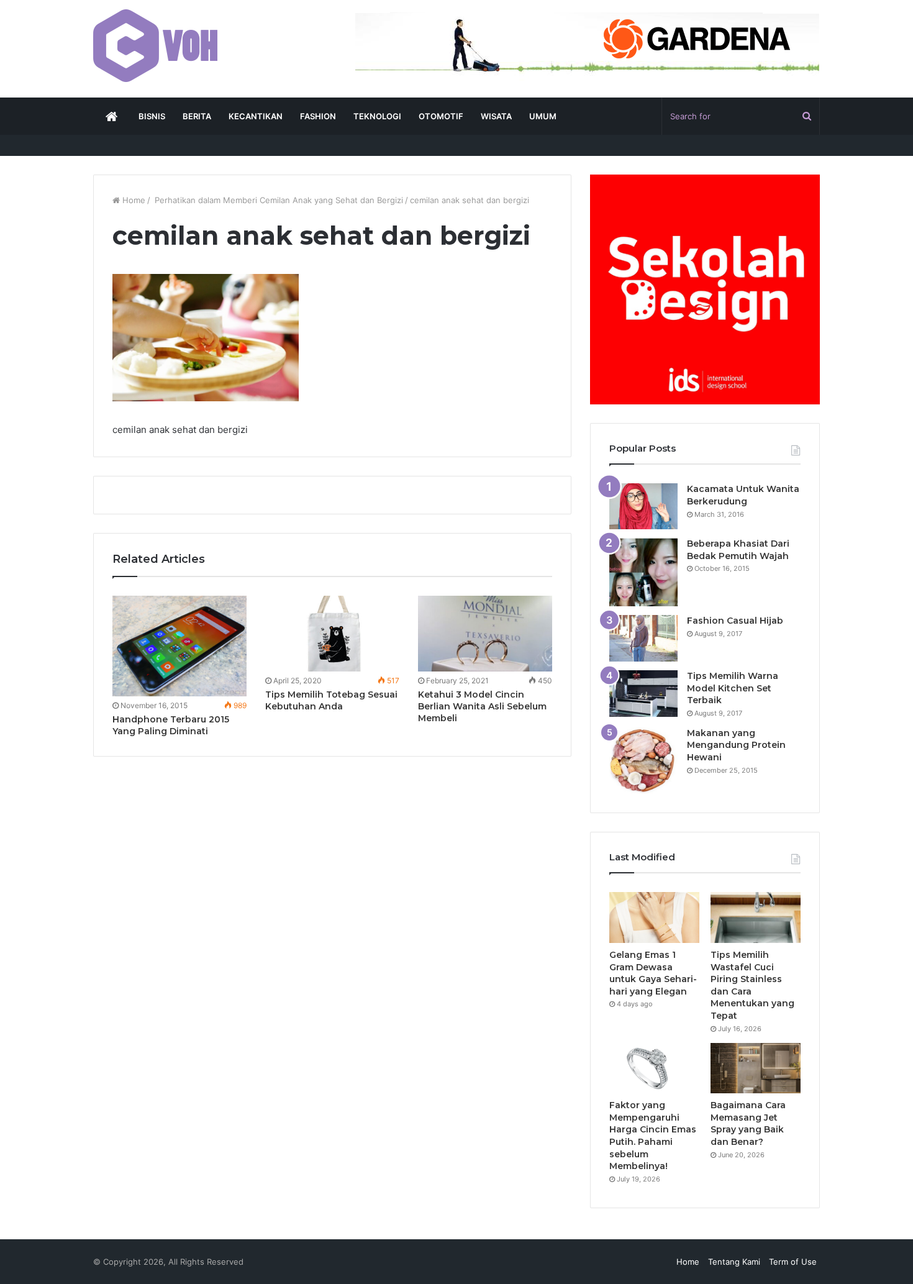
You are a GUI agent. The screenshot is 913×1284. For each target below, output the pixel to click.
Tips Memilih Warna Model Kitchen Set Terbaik (732, 688)
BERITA (197, 116)
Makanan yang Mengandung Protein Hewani (736, 745)
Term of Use (793, 1262)
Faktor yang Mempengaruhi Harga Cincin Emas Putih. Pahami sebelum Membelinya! (652, 1136)
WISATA (496, 116)
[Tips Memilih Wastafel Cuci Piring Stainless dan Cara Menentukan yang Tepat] (756, 917)
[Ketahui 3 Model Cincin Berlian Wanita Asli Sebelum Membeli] (485, 634)
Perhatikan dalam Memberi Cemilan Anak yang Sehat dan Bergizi (277, 200)
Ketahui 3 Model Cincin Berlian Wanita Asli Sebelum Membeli (482, 706)
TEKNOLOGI (377, 116)
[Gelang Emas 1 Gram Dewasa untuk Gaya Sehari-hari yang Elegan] (654, 917)
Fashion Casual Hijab (735, 620)
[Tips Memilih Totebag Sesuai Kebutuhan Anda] (332, 634)
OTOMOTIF (441, 116)
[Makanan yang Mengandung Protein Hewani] (643, 760)
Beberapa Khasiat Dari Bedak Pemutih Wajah (738, 550)
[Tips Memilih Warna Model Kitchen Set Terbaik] (643, 693)
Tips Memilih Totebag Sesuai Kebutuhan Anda (331, 700)
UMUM (542, 116)
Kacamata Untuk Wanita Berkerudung (743, 495)
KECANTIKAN (256, 116)
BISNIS (152, 116)
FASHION (318, 116)
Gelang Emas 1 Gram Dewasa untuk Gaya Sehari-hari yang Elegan (653, 973)
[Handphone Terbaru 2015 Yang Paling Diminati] (179, 646)
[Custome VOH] (155, 45)
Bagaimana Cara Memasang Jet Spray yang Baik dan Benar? (748, 1123)
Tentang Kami (734, 1262)
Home (132, 200)
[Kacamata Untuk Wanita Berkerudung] (643, 506)
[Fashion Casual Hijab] (643, 638)
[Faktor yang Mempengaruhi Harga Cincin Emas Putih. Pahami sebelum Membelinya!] (654, 1068)
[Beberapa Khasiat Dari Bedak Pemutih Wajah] (643, 572)
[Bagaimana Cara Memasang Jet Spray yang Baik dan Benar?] (756, 1068)
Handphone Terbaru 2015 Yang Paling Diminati (170, 725)
